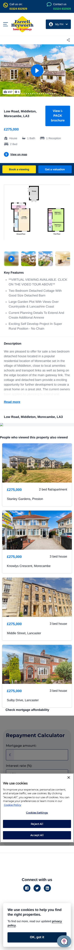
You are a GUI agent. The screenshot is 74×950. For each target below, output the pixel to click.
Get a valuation (55, 169)
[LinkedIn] (47, 888)
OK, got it (37, 937)
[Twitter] (37, 888)
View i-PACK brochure (58, 115)
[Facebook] (26, 888)
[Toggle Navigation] (5, 24)
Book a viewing (19, 169)
